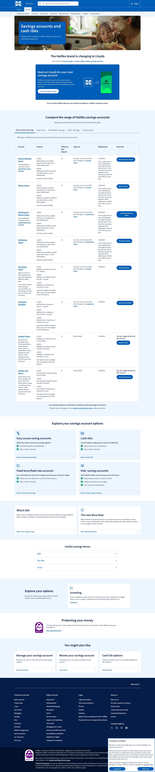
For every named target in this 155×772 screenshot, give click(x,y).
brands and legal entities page (59, 760)
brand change (68, 61)
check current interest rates (82, 408)
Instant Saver (95, 14)
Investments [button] (87, 130)
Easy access (44, 14)
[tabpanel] (77, 275)
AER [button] (42, 554)
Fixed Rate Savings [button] (56, 130)
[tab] (24, 130)
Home (19, 9)
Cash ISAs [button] (41, 130)
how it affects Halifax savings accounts (89, 61)
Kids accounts (63, 14)
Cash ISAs (34, 14)
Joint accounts (76, 14)
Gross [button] (42, 568)
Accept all (117, 769)
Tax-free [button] (42, 561)
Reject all (145, 769)
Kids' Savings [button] (73, 130)
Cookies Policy (148, 765)
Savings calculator (23, 14)
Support (85, 14)
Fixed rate (53, 14)
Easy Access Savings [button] (25, 130)
